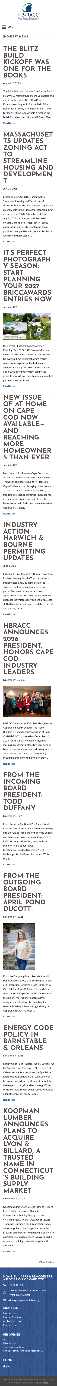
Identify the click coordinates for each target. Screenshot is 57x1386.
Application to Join (12, 1321)
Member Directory (12, 1317)
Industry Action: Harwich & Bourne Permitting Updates (24, 542)
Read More (9, 123)
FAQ (5, 1339)
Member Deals (10, 1325)
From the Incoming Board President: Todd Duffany (23, 792)
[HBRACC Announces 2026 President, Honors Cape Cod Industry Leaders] (27, 701)
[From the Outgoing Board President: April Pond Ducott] (19, 945)
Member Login (10, 1313)
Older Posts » (46, 1262)
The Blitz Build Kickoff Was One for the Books (27, 62)
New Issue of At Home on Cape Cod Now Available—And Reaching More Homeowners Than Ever (27, 428)
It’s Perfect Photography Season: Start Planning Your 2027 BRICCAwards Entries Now (27, 276)
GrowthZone (42, 1383)
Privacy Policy (9, 1343)
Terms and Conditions (13, 1347)
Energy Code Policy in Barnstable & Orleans (28, 1038)
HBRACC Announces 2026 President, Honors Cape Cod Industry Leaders (28, 649)
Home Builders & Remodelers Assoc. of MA (23, 1350)
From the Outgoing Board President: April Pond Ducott (24, 893)
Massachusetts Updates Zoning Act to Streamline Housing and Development (28, 158)
